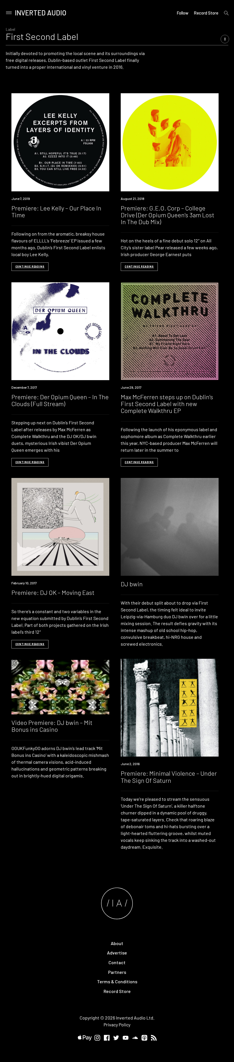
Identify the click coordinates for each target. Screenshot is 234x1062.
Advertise (117, 952)
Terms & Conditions (117, 981)
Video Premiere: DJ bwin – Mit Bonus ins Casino (51, 726)
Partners (117, 972)
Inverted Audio (40, 13)
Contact (117, 962)
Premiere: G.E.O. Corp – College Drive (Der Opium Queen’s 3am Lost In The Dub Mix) (167, 214)
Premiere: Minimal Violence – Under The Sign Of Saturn (169, 776)
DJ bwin (132, 583)
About (117, 943)
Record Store (206, 12)
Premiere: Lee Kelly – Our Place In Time (56, 211)
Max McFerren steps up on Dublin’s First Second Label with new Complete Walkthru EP (167, 403)
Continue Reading (30, 266)
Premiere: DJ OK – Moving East (52, 592)
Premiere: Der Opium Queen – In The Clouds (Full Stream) (60, 400)
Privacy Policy (117, 1024)
